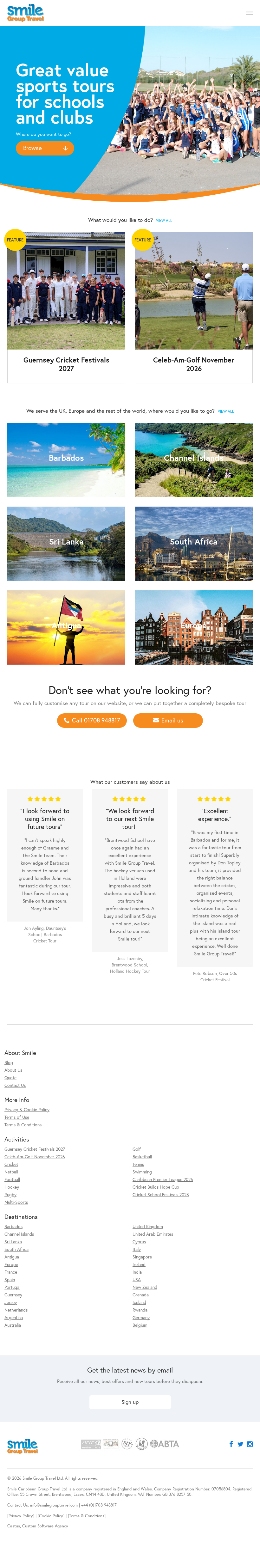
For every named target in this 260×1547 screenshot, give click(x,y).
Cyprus (139, 1242)
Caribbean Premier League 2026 (163, 1179)
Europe (11, 1264)
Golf (137, 1149)
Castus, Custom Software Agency (37, 1526)
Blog (8, 1062)
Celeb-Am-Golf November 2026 (34, 1157)
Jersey (10, 1302)
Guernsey (13, 1295)
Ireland (139, 1264)
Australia (12, 1325)
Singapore (142, 1257)
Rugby (10, 1194)
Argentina (13, 1317)
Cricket (11, 1164)
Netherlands (16, 1310)
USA (137, 1279)
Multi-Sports (16, 1202)
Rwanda (140, 1310)
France (10, 1272)
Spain (9, 1279)
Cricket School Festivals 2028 (161, 1194)
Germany (141, 1317)
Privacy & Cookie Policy (26, 1109)
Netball (11, 1172)
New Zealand (145, 1287)
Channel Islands (19, 1234)
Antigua (11, 1257)
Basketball (142, 1157)
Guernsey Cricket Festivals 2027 (34, 1149)
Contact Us (15, 1085)
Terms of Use (16, 1117)
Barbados (13, 1226)
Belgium (140, 1325)
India (137, 1272)
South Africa (16, 1249)
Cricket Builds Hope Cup (156, 1187)
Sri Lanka (13, 1242)
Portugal (12, 1287)
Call (96, 720)
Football (12, 1179)
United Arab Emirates (153, 1234)
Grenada (141, 1295)
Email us (172, 720)
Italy (137, 1249)
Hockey (11, 1187)
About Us (13, 1070)
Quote (10, 1078)
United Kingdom (148, 1226)
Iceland (139, 1302)
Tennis (138, 1164)
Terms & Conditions (23, 1125)
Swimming (142, 1172)
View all (164, 220)
